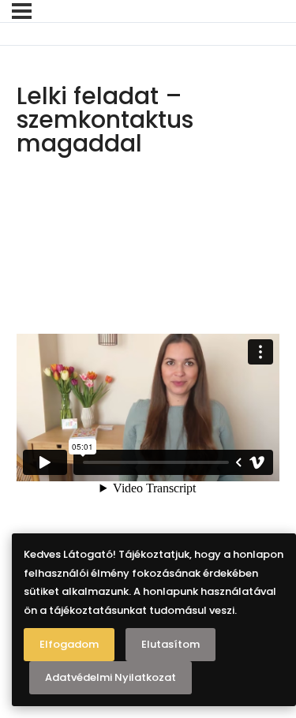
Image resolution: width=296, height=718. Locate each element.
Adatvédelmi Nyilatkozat (110, 677)
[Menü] (21, 11)
